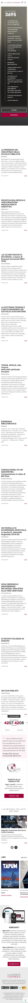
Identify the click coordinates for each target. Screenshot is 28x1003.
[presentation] (12, 847)
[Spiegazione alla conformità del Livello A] (22, 987)
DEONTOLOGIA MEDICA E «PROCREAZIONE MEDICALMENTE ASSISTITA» (13, 203)
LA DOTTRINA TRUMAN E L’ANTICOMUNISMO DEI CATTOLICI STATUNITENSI (13, 309)
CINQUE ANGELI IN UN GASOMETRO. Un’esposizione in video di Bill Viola (13, 473)
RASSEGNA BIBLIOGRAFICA (8, 422)
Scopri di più (14, 964)
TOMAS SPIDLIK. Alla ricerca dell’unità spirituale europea (11, 368)
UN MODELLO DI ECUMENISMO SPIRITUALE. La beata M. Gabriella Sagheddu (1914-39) (15, 79)
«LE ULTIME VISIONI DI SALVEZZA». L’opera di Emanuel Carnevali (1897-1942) (13, 257)
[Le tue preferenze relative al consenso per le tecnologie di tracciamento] (25, 1000)
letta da (13, 831)
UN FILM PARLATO (12, 100)
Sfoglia (7, 730)
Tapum (3, 892)
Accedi (14, 110)
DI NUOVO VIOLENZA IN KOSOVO (12, 639)
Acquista (14, 115)
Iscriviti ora (14, 796)
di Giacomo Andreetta (6, 895)
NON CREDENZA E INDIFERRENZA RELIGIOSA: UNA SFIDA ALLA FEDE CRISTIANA (12, 587)
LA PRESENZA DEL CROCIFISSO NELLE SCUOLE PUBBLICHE (13, 22)
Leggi (25, 175)
